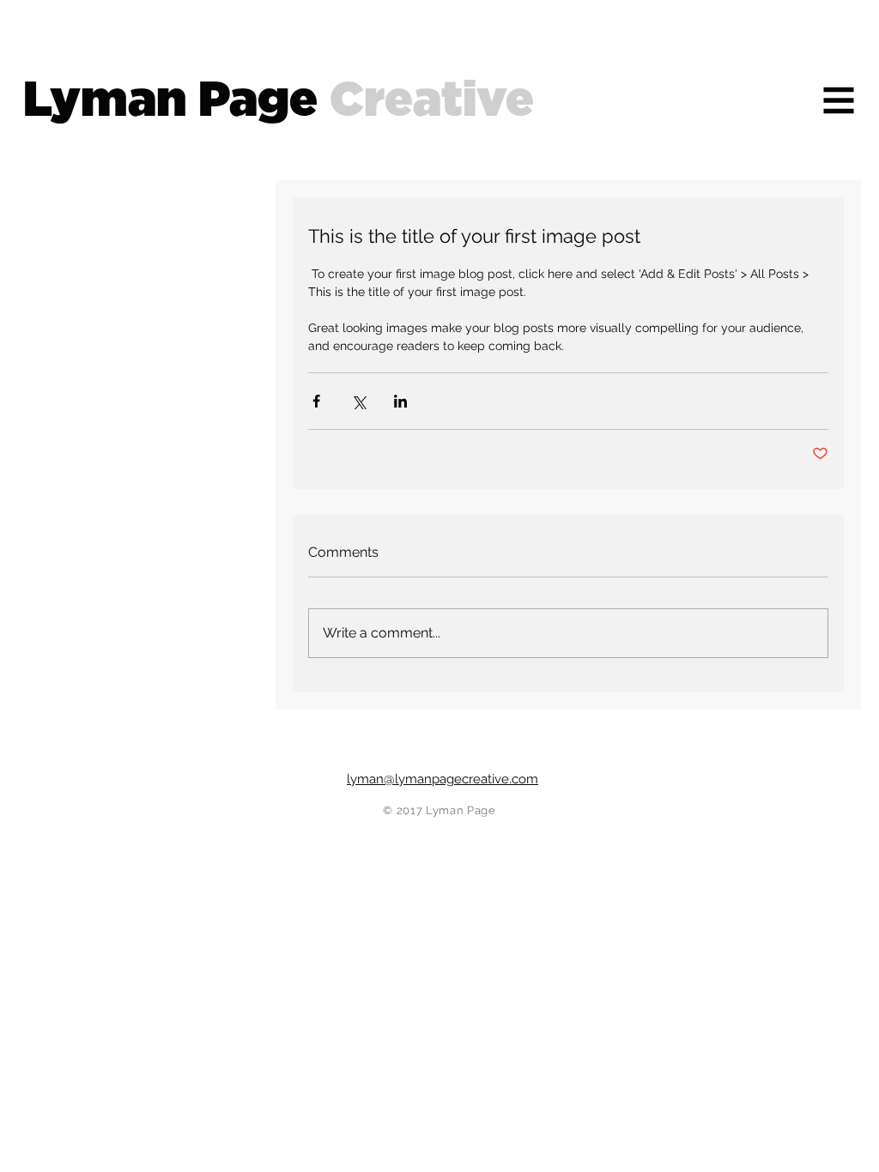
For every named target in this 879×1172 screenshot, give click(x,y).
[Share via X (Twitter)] (358, 401)
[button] (839, 101)
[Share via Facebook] (316, 401)
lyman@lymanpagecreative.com (442, 779)
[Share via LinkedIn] (400, 401)
